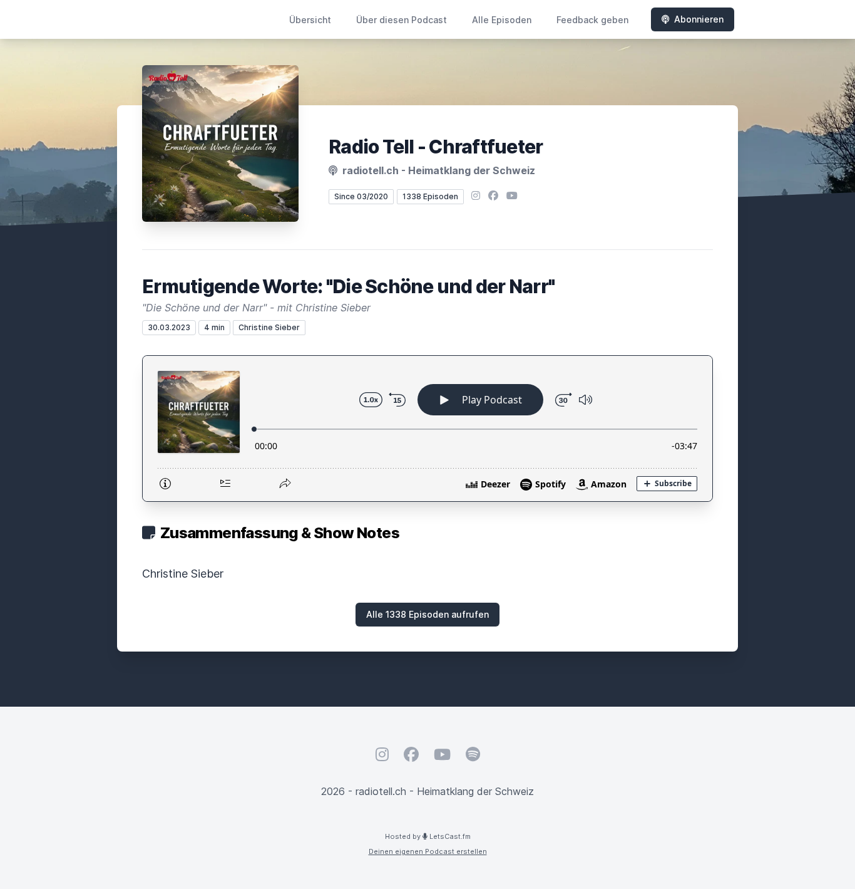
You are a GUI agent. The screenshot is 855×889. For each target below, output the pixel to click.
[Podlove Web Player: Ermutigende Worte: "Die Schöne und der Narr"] (427, 428)
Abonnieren (699, 19)
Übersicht (310, 19)
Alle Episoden (501, 19)
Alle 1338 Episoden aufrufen (427, 614)
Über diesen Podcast (401, 19)
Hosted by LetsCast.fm (428, 836)
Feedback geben (592, 19)
